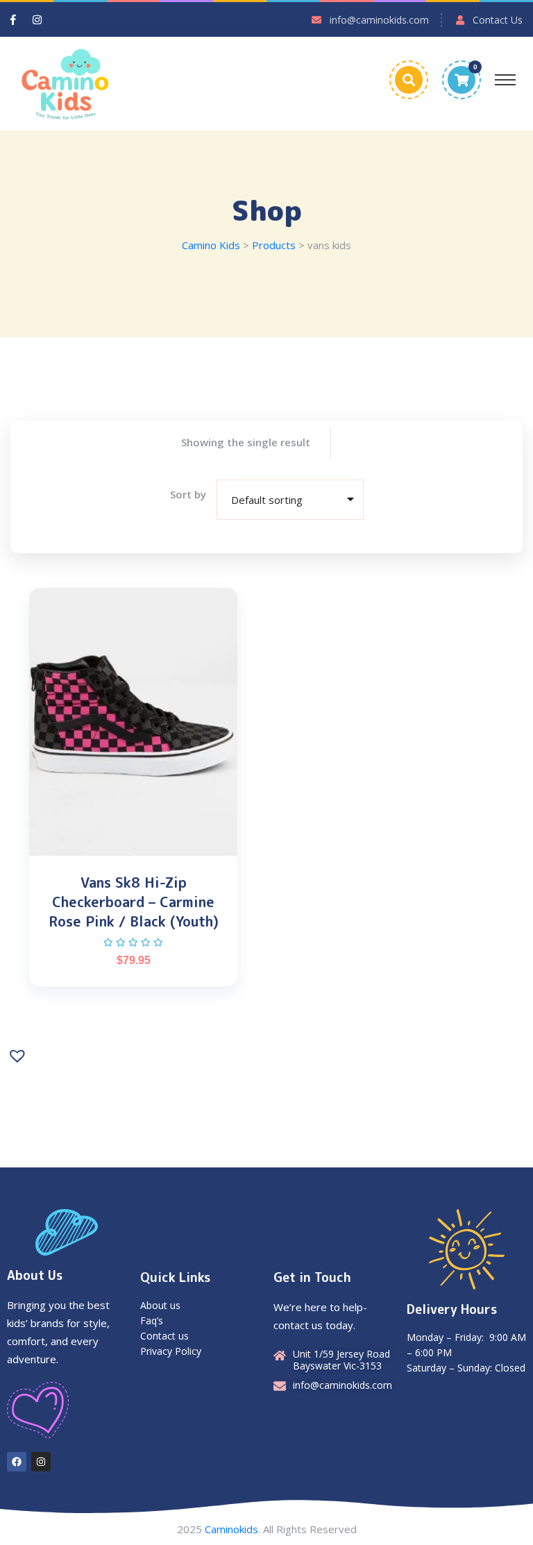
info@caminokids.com (379, 19)
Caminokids (231, 1529)
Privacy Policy (170, 1351)
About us (160, 1305)
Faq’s (151, 1320)
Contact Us (498, 19)
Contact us (164, 1335)
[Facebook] (16, 1461)
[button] (19, 1054)
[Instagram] (41, 1461)
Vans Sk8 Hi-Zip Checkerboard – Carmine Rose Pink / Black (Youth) (134, 901)
